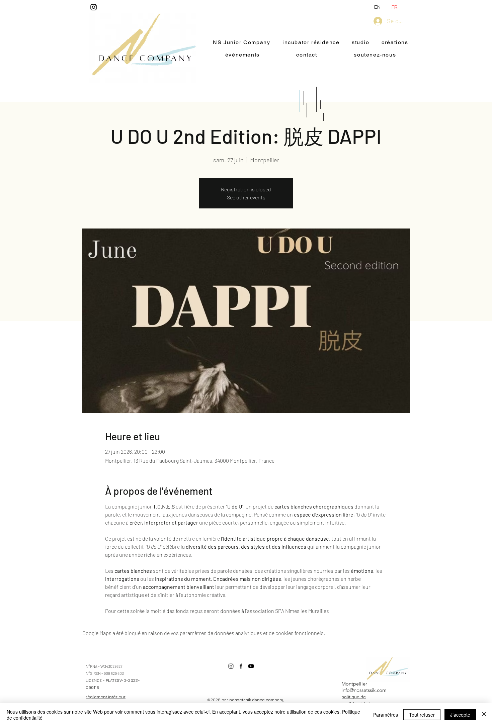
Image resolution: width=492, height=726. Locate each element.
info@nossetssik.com (364, 690)
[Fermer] (484, 715)
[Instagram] (93, 7)
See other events (246, 197)
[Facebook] (241, 666)
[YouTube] (251, 666)
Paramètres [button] (385, 714)
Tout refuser (422, 714)
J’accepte (460, 714)
